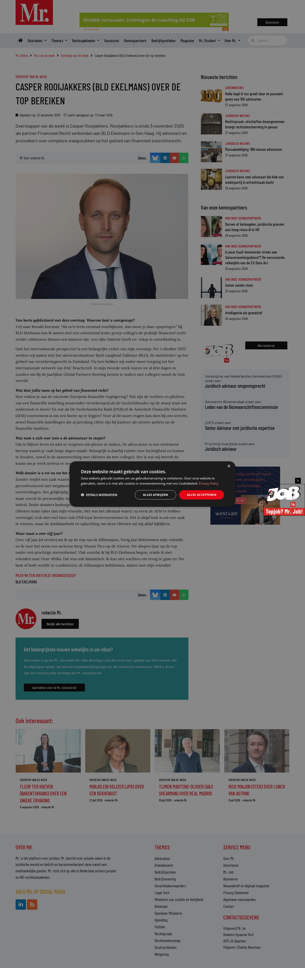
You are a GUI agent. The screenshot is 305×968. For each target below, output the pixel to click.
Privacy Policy (208, 483)
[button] (99, 495)
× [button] (228, 466)
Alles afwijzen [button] (155, 495)
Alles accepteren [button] (201, 495)
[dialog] (152, 484)
